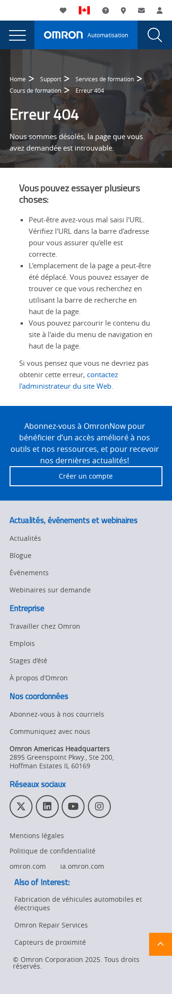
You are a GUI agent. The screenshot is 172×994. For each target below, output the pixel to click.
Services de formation (104, 79)
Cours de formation (35, 90)
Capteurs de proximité (50, 942)
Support (50, 79)
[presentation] (17, 35)
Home (18, 79)
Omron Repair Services (51, 924)
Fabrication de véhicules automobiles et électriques (78, 903)
